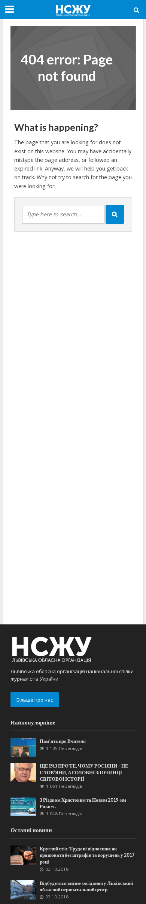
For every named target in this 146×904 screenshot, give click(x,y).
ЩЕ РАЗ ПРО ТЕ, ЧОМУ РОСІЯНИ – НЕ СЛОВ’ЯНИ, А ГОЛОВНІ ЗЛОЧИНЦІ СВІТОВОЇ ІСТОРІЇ (84, 772)
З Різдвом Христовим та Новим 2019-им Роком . (83, 803)
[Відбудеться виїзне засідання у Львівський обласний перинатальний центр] (23, 889)
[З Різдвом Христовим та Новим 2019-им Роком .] (23, 805)
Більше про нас (34, 699)
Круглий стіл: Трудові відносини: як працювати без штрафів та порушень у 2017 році (87, 855)
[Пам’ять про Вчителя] (23, 747)
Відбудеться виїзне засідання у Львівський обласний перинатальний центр (86, 886)
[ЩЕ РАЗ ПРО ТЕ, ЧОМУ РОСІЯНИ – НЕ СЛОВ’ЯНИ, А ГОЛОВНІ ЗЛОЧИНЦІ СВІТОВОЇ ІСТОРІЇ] (23, 772)
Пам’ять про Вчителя (63, 741)
